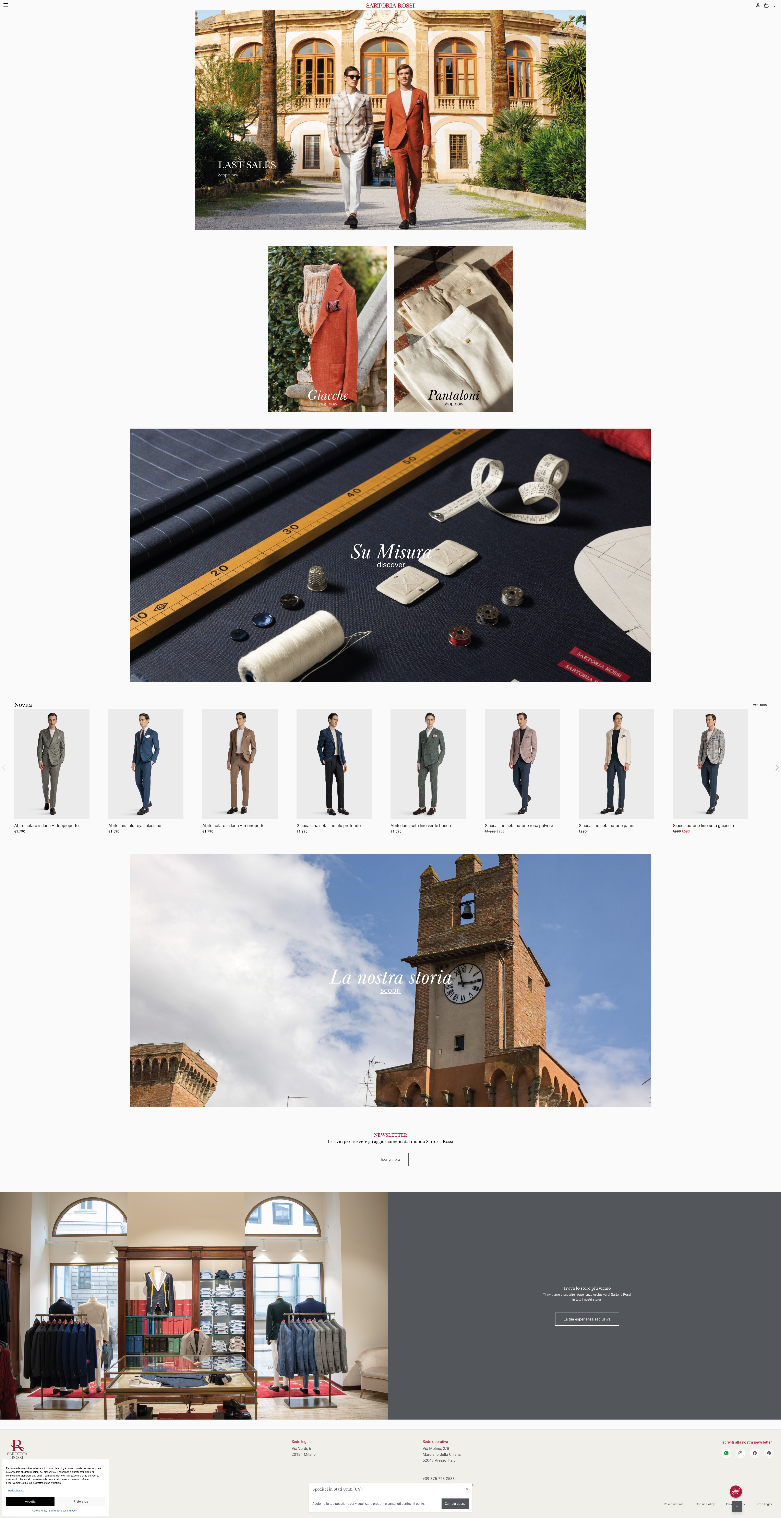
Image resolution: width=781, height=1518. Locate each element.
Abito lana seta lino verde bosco (420, 825)
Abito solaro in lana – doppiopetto (46, 825)
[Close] (467, 1489)
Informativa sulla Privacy (63, 1510)
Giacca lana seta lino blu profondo (329, 825)
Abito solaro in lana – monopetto (233, 825)
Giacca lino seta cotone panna (607, 825)
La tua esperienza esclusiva (587, 1319)
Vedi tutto (760, 705)
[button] (777, 768)
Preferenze (81, 1501)
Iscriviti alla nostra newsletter (747, 1442)
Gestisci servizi (16, 1490)
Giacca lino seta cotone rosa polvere (519, 825)
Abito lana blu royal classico (134, 825)
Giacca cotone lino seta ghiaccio (703, 825)
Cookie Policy (39, 1510)
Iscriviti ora (390, 1159)
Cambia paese (455, 1504)
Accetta (30, 1501)
